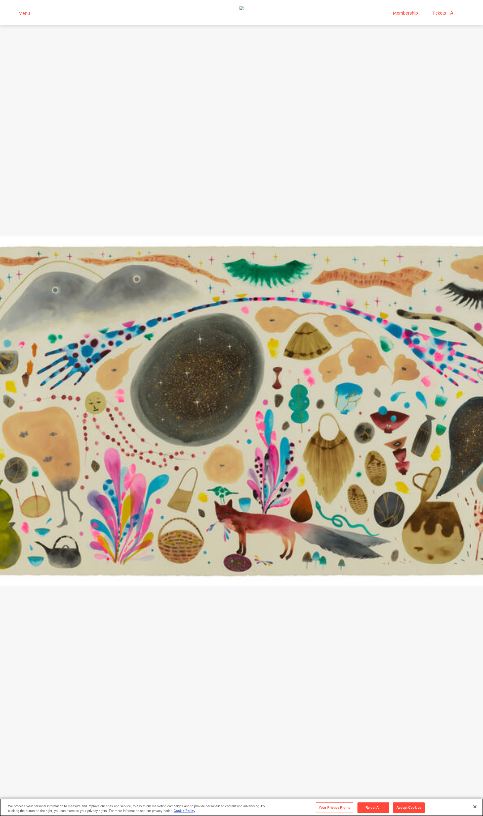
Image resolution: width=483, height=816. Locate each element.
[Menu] (12, 13)
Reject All (373, 807)
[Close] (474, 806)
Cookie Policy (184, 811)
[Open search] (462, 13)
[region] (241, 807)
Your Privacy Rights (334, 807)
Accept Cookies (408, 807)
